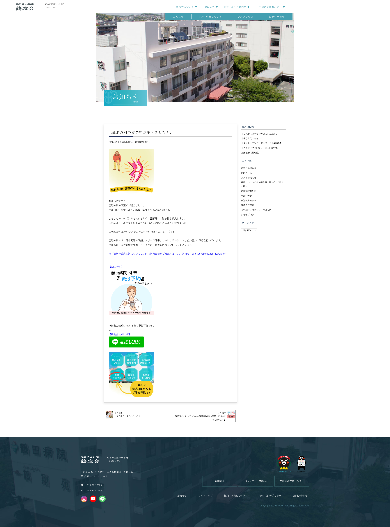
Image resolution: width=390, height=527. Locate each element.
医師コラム (246, 172)
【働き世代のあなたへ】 (253, 138)
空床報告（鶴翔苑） (250, 152)
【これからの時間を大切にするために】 (260, 133)
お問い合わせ (277, 16)
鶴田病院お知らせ (143, 142)
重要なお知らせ (248, 168)
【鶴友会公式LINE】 (120, 334)
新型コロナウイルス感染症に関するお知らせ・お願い (263, 184)
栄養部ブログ (247, 214)
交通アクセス (246, 16)
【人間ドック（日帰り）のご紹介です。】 (260, 147)
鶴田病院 (210, 6)
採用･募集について (210, 16)
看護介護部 (246, 195)
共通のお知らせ (127, 142)
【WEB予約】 (116, 266)
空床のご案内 (247, 205)
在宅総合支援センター (269, 6)
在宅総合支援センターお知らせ (256, 209)
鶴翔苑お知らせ (248, 200)
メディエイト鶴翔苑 (235, 6)
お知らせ (178, 16)
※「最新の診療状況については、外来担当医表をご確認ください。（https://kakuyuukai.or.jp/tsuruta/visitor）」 (169, 253)
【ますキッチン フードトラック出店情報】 (261, 143)
